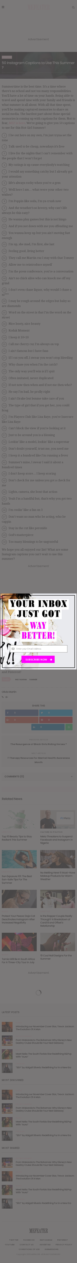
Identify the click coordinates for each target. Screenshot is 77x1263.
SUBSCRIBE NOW (36, 659)
